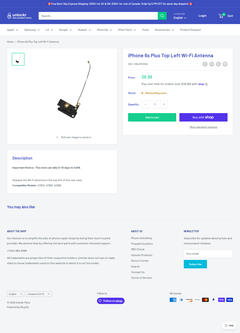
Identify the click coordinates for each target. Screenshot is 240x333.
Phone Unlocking (141, 238)
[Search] (162, 16)
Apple (10, 29)
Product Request (190, 29)
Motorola (102, 29)
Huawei (82, 29)
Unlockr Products (141, 255)
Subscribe (195, 264)
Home (10, 41)
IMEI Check (137, 249)
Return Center (140, 260)
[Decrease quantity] (145, 104)
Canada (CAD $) (36, 293)
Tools (145, 29)
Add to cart (152, 117)
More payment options (203, 127)
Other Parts (125, 29)
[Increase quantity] (164, 104)
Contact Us (138, 272)
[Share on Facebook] (205, 64)
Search (135, 266)
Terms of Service (141, 277)
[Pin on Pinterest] (211, 64)
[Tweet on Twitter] (218, 64)
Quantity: (134, 104)
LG (47, 29)
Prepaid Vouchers (142, 243)
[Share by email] (225, 64)
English (12, 293)
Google (63, 29)
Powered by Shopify (18, 307)
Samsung (30, 29)
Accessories (162, 29)
